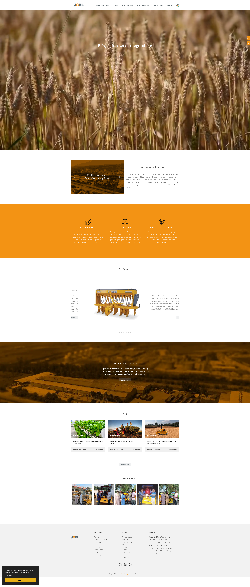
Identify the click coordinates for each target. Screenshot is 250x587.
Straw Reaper (98, 550)
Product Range (120, 5)
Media (156, 5)
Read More (98, 449)
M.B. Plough (97, 542)
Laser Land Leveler (100, 539)
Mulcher (96, 552)
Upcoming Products (100, 555)
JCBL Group (124, 574)
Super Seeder (98, 547)
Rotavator (97, 537)
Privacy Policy (126, 547)
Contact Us (169, 5)
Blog (161, 5)
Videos (123, 555)
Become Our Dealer (133, 5)
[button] (75, 177)
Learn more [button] (9, 575)
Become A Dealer (127, 542)
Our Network (146, 5)
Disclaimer (125, 550)
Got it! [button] (20, 580)
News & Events (126, 552)
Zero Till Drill (97, 544)
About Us (109, 5)
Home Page (100, 5)
